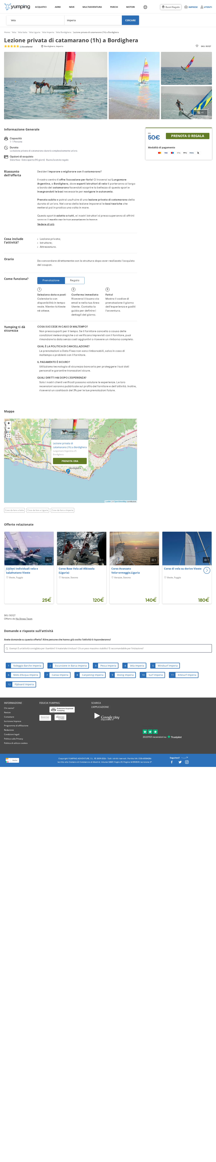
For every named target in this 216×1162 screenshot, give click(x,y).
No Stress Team (24, 619)
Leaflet (108, 501)
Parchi (114, 6)
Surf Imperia (156, 674)
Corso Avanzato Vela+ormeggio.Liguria (125, 570)
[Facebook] (171, 763)
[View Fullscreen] (8, 435)
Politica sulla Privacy (13, 738)
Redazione (9, 730)
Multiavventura (92, 6)
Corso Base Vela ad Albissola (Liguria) (76, 570)
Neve (71, 6)
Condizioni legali (11, 734)
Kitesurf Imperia (187, 674)
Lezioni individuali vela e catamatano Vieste (22, 570)
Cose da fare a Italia (14, 510)
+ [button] (9, 423)
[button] (207, 570)
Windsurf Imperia (168, 665)
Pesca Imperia (108, 665)
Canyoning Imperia (92, 674)
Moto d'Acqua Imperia (25, 674)
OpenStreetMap (120, 501)
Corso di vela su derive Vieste (182, 568)
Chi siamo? (9, 708)
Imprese (192, 7)
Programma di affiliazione (16, 725)
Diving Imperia (125, 674)
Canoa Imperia (60, 674)
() (26, 47)
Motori (130, 6)
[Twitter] (180, 763)
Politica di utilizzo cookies (16, 743)
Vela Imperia (137, 665)
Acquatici (40, 6)
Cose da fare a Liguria (38, 510)
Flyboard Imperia (24, 684)
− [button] (9, 428)
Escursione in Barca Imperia (71, 665)
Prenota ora (70, 461)
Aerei (58, 6)
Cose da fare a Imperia (62, 510)
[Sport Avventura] (17, 6)
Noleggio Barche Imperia (27, 665)
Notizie (7, 712)
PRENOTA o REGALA (187, 136)
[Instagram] (187, 763)
